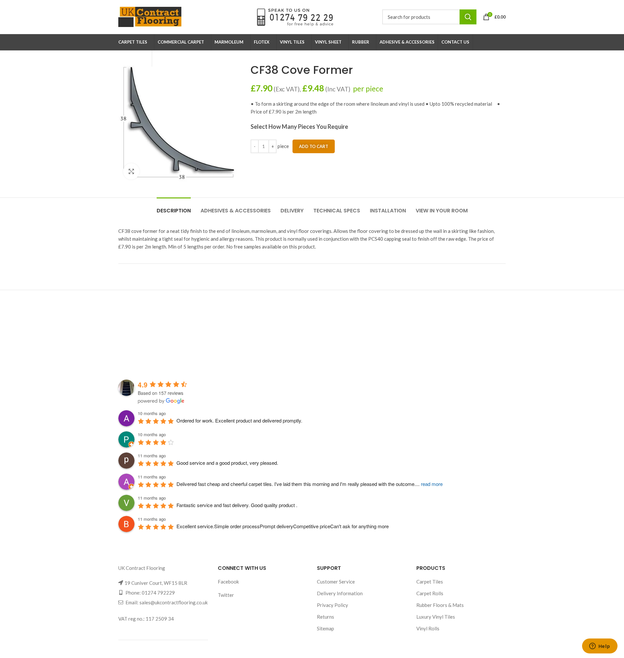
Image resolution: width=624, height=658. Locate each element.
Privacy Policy (332, 605)
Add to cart (313, 146)
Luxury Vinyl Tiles (435, 617)
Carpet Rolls (429, 593)
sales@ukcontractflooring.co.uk (173, 602)
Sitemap (325, 628)
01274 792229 (158, 593)
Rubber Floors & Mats (440, 605)
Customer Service (336, 581)
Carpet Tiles (429, 581)
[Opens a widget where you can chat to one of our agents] (600, 646)
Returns (325, 617)
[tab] (174, 207)
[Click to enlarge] (131, 171)
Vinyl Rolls (427, 628)
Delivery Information (340, 593)
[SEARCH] (468, 16)
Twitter (226, 595)
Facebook (228, 581)
